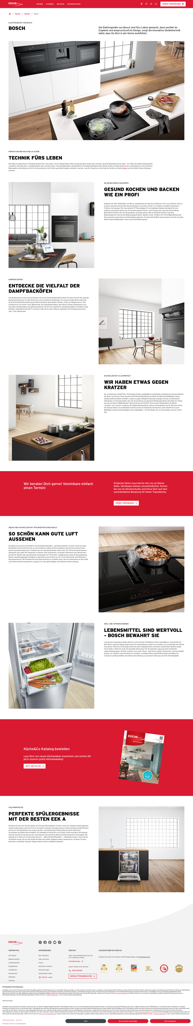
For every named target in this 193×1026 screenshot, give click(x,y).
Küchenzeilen (13, 973)
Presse (41, 963)
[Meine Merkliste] (146, 4)
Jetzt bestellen (33, 766)
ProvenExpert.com (144, 957)
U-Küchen (12, 981)
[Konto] (151, 4)
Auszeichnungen (44, 970)
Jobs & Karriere (44, 959)
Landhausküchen (14, 963)
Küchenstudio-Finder (45, 973)
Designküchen (13, 966)
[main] (96, 455)
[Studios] (141, 4)
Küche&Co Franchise (45, 966)
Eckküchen (12, 977)
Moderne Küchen (14, 959)
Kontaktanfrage (74, 961)
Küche (125, 168)
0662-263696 (77, 970)
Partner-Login (47, 977)
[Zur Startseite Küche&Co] (16, 4)
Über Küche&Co (44, 955)
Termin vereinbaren (171, 4)
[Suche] (156, 4)
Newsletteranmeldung (81, 976)
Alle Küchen (12, 955)
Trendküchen (13, 970)
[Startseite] (10, 13)
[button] (39, 4)
